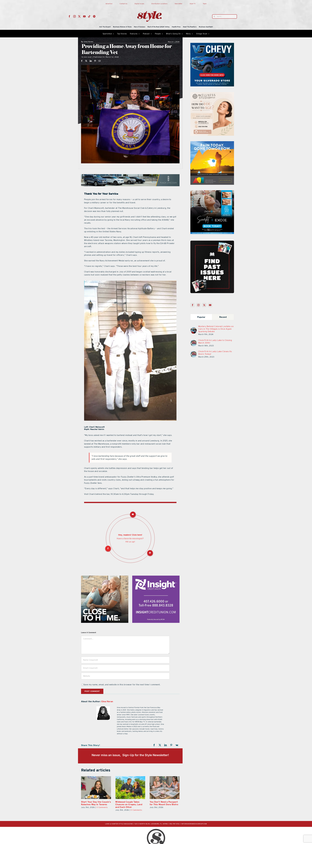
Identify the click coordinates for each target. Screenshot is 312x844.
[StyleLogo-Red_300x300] (149, 5)
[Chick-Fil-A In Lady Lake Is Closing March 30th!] (193, 341)
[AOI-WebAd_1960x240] (130, 175)
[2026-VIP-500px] (104, 577)
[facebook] (69, 16)
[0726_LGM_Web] (212, 93)
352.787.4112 (174, 824)
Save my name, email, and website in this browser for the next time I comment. (122, 684)
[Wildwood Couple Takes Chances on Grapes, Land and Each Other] (165, 787)
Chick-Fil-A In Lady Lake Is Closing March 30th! (215, 341)
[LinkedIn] (90, 60)
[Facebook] (82, 60)
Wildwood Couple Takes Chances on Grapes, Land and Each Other (163, 804)
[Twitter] (204, 305)
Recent (223, 317)
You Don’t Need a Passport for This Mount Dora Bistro (95, 803)
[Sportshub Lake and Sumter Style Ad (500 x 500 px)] (212, 142)
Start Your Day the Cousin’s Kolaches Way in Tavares (130, 803)
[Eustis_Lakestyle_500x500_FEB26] (156, 577)
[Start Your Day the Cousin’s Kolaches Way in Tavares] (130, 787)
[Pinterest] (95, 60)
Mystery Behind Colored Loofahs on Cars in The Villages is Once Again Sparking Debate (216, 329)
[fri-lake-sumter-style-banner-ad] (212, 44)
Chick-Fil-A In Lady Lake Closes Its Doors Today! (215, 352)
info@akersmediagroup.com (194, 824)
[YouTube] (210, 305)
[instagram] (74, 16)
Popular (201, 317)
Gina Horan (87, 42)
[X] (86, 60)
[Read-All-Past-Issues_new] (212, 241)
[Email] (99, 60)
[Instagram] (198, 305)
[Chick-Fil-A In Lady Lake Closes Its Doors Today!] (193, 352)
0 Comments (136, 807)
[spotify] (94, 16)
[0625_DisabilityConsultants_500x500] (212, 191)
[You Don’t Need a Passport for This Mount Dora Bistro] (96, 787)
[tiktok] (89, 16)
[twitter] (79, 16)
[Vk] (177, 745)
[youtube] (84, 16)
